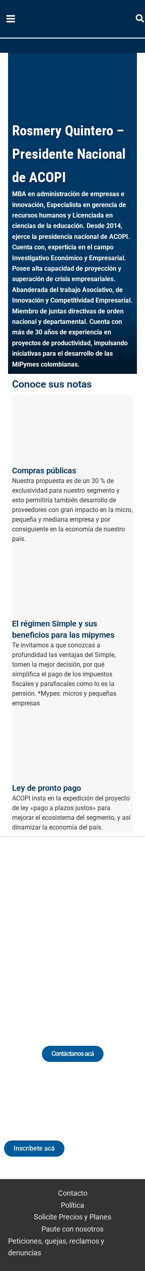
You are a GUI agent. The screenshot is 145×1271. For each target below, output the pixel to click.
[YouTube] (95, 932)
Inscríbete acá (34, 1148)
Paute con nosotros (72, 1229)
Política (72, 1205)
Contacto (72, 1193)
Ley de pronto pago (46, 788)
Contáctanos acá (73, 1053)
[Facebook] (110, 932)
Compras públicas (44, 470)
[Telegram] (125, 932)
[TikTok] (80, 932)
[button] (140, 20)
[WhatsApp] (20, 932)
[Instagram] (65, 932)
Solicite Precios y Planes (72, 1217)
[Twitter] (35, 932)
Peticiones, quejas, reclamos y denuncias (56, 1247)
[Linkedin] (50, 932)
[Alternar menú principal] (10, 18)
